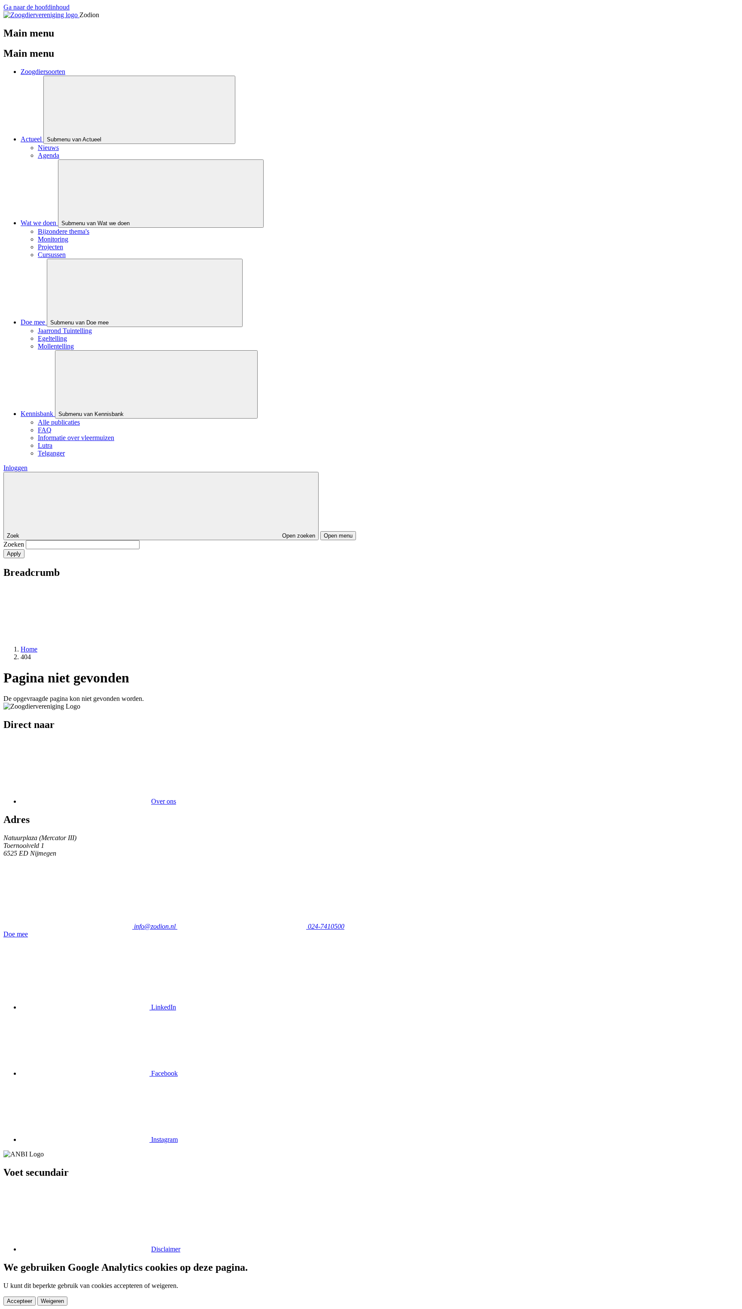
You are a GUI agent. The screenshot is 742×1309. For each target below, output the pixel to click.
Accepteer (19, 1301)
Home (29, 649)
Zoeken (14, 544)
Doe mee (15, 934)
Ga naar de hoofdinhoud (36, 7)
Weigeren (52, 1301)
